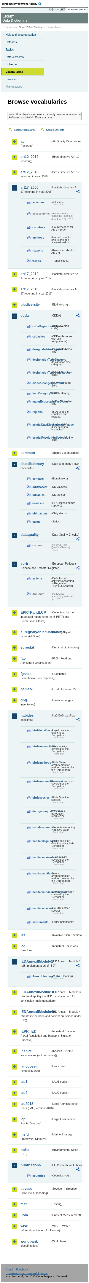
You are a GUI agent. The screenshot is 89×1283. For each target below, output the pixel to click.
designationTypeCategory (41, 359)
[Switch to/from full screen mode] (63, 10)
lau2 (24, 1093)
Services (11, 79)
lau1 (24, 1082)
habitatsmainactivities (41, 857)
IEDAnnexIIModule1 (36, 961)
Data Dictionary (37, 27)
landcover (29, 1066)
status (36, 521)
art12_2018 (29, 172)
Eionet (22, 27)
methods (38, 237)
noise (25, 1150)
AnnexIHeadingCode (41, 976)
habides (27, 715)
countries (38, 227)
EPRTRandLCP (33, 612)
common (28, 453)
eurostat (27, 647)
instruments (40, 922)
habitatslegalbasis (41, 841)
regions (37, 412)
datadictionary (32, 464)
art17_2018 (29, 289)
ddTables (38, 495)
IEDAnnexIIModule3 (36, 992)
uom (24, 1215)
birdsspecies (40, 797)
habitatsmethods (41, 873)
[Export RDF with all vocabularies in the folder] (77, 192)
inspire (26, 1051)
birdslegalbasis (41, 730)
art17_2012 (29, 274)
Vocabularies (14, 71)
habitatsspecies (41, 908)
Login (56, 9)
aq (23, 141)
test (24, 1204)
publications (31, 1165)
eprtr (24, 563)
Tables (10, 49)
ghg (24, 700)
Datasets (11, 42)
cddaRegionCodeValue (41, 326)
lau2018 (27, 1104)
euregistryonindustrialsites (36, 632)
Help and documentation (21, 34)
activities (38, 202)
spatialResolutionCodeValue (41, 437)
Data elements (15, 57)
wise (24, 1226)
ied (23, 946)
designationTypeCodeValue (41, 372)
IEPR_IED (29, 1031)
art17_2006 (29, 187)
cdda (25, 315)
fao (23, 658)
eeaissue (38, 503)
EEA (23, 4)
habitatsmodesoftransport (41, 892)
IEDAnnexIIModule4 (36, 1012)
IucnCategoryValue (41, 393)
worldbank (29, 1241)
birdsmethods (41, 762)
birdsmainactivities (41, 746)
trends (36, 261)
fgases (26, 674)
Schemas (11, 64)
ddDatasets (39, 487)
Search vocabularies (25, 130)
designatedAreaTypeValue (41, 349)
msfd (25, 1134)
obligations (40, 513)
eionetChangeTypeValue (41, 383)
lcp (23, 1119)
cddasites (38, 336)
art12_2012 (29, 157)
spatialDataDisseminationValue (41, 424)
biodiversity (30, 304)
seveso (26, 1189)
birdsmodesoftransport (41, 781)
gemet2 (27, 689)
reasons (37, 250)
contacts (38, 478)
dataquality (30, 534)
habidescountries (41, 827)
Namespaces (14, 86)
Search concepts (55, 130)
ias (23, 935)
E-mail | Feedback (17, 1269)
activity (37, 578)
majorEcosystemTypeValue (41, 401)
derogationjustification (41, 811)
